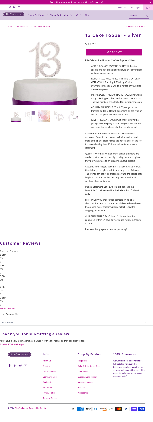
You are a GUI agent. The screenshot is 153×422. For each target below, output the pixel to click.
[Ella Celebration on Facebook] (5, 7)
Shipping (46, 366)
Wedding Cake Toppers (87, 377)
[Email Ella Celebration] (19, 7)
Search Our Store (50, 377)
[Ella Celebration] (14, 14)
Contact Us (47, 382)
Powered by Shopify (37, 408)
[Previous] (11, 68)
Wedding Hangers (85, 382)
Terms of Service (50, 398)
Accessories (83, 393)
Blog (87, 15)
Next (141, 26)
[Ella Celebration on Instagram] (14, 7)
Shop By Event (37, 15)
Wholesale (47, 387)
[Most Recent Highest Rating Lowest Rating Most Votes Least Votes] (76, 322)
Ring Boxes (82, 361)
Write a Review (7, 308)
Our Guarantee (49, 371)
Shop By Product (60, 15)
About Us (47, 361)
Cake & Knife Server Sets (89, 366)
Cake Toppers (83, 371)
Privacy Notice (49, 393)
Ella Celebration (21, 408)
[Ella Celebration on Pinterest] (9, 7)
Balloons (81, 387)
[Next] (78, 68)
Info (77, 15)
